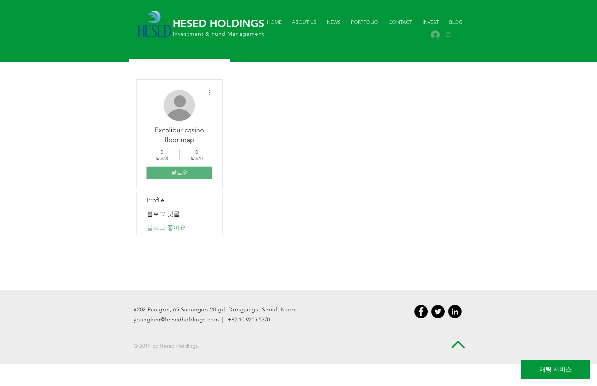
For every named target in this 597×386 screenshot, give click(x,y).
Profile (155, 200)
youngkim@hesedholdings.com (176, 319)
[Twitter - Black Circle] (438, 311)
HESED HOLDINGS (218, 23)
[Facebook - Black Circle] (421, 311)
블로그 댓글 (163, 214)
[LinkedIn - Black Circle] (455, 311)
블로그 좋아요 (166, 228)
